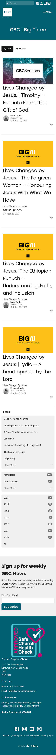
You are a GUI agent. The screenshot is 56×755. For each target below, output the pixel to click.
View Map (6, 675)
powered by (26, 748)
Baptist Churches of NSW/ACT (16, 712)
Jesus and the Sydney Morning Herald (22, 445)
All (5, 544)
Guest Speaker (27, 481)
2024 (27, 511)
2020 (27, 537)
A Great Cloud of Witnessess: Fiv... (20, 432)
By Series (21, 48)
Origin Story (9, 458)
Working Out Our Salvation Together (21, 425)
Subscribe (11, 607)
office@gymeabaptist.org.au (22, 691)
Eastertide (9, 438)
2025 (27, 504)
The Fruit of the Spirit (14, 452)
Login (50, 736)
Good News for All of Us (16, 419)
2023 (27, 517)
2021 (27, 530)
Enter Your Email (9, 595)
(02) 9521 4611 (17, 686)
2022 (27, 524)
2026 (27, 497)
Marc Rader (27, 474)
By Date (7, 48)
